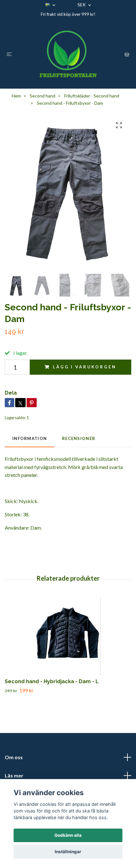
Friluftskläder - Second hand (91, 95)
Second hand (42, 95)
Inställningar (68, 851)
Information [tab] (29, 438)
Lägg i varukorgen (84, 366)
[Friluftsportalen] (68, 54)
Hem (16, 95)
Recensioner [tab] (78, 438)
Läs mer (14, 775)
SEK (82, 4)
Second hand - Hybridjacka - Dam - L (52, 681)
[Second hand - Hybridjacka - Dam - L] (68, 636)
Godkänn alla (68, 835)
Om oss (14, 757)
